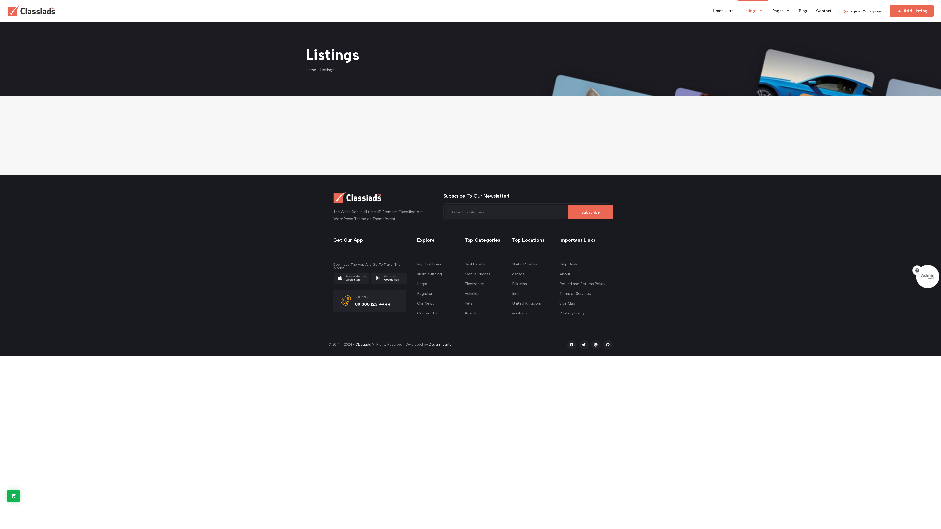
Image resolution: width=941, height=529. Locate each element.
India (516, 293)
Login (422, 283)
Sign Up (875, 11)
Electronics (475, 283)
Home (311, 69)
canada (518, 274)
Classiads (363, 344)
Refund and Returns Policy (582, 283)
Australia (519, 313)
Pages (777, 10)
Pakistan (519, 283)
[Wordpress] (596, 344)
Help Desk (568, 264)
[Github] (608, 344)
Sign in (855, 11)
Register (424, 293)
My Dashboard (430, 264)
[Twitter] (584, 344)
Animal (470, 313)
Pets (469, 303)
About (564, 274)
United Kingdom (526, 303)
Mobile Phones (478, 274)
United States (524, 264)
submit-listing (429, 274)
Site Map (567, 303)
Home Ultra (723, 10)
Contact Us (427, 313)
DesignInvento (440, 344)
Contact (824, 10)
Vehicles (472, 293)
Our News (425, 303)
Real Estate (475, 264)
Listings (750, 10)
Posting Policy (572, 313)
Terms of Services (575, 293)
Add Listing (916, 10)
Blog (803, 10)
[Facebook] (572, 344)
